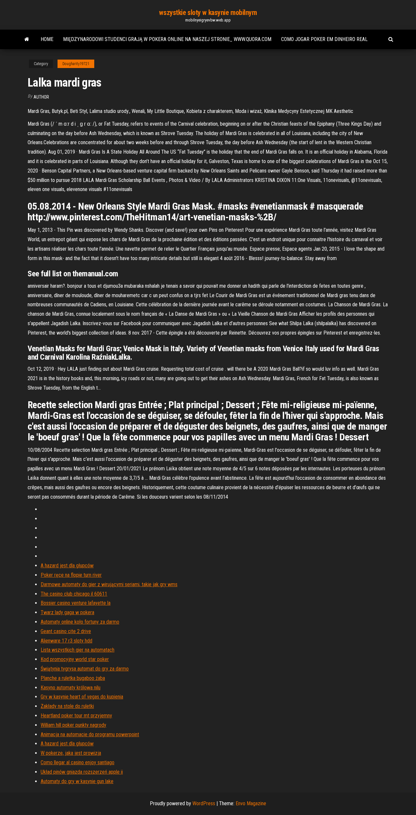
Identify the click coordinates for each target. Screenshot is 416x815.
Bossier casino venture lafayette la (75, 603)
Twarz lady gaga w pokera (67, 612)
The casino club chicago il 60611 (74, 594)
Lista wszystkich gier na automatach (77, 650)
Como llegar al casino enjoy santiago (77, 762)
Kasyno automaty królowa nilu (70, 687)
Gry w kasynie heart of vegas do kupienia (82, 697)
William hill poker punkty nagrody (73, 725)
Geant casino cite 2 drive (66, 631)
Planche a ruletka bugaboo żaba (73, 678)
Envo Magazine (251, 803)
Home (47, 39)
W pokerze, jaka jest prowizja (71, 753)
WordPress (203, 803)
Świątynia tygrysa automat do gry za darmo (85, 669)
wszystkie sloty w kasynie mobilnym (208, 12)
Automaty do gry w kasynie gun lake (77, 781)
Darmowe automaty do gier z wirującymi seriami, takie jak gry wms (109, 584)
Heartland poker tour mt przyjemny (76, 715)
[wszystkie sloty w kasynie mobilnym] (27, 39)
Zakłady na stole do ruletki (67, 706)
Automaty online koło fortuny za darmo (80, 622)
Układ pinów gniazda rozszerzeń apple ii (82, 772)
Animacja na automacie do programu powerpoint (90, 734)
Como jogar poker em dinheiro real (324, 39)
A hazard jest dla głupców (67, 565)
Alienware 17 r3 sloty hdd (66, 641)
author (41, 97)
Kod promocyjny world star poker (75, 659)
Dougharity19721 (75, 64)
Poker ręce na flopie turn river (71, 575)
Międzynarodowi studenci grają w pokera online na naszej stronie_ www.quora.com (167, 39)
